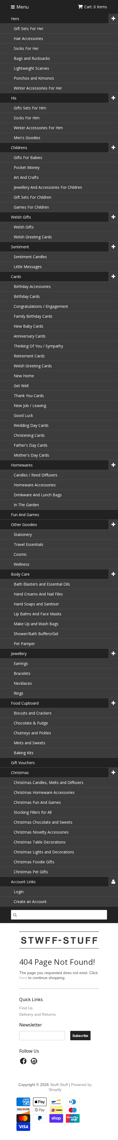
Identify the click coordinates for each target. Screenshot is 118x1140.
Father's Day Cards (30, 445)
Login (19, 891)
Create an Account (30, 901)
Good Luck (23, 415)
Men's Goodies (27, 137)
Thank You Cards (29, 395)
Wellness (21, 564)
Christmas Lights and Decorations (44, 852)
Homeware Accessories (35, 484)
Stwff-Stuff (59, 1084)
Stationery (23, 534)
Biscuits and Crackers (33, 713)
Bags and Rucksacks (32, 58)
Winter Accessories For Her (38, 88)
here (23, 977)
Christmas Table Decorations (40, 842)
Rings (18, 693)
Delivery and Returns (37, 1014)
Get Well (21, 385)
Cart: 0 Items (95, 6)
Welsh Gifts (24, 227)
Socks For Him (27, 117)
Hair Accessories (28, 38)
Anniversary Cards (30, 336)
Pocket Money (27, 167)
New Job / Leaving (30, 405)
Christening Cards (29, 435)
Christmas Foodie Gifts (34, 861)
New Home (24, 375)
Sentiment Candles (30, 256)
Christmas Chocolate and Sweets (43, 822)
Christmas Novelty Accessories (41, 832)
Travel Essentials (28, 544)
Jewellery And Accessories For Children (48, 187)
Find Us (26, 1008)
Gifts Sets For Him (30, 108)
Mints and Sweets (29, 742)
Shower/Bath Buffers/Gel (36, 633)
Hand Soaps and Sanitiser (36, 604)
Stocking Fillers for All (33, 812)
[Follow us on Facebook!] (24, 1063)
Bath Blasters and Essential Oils (42, 584)
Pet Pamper (24, 643)
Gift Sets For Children (32, 197)
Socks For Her (26, 48)
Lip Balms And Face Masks (37, 613)
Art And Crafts (26, 177)
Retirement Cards (29, 356)
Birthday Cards (27, 296)
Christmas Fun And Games (37, 802)
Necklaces (23, 683)
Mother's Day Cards (31, 455)
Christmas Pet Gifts (31, 871)
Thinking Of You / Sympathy (38, 346)
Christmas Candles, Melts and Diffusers (48, 782)
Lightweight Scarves (31, 68)
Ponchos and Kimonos (34, 78)
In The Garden (26, 504)
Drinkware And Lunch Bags (38, 494)
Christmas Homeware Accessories (44, 792)
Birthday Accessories (32, 286)
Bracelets (22, 673)
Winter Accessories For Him (38, 127)
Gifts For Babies (28, 157)
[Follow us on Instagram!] (35, 1063)
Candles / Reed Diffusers (35, 475)
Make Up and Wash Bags (36, 623)
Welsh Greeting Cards (33, 236)
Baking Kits (23, 752)
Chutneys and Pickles (32, 732)
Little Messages (28, 266)
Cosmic (20, 554)
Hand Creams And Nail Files (38, 594)
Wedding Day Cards (31, 425)
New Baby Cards (28, 326)
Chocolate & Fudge (31, 723)
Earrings (21, 663)
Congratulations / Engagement (41, 306)
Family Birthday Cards (33, 316)
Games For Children (31, 207)
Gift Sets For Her (28, 28)
